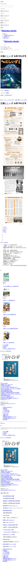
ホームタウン (11, 99)
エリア (2, 46)
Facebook (5, 346)
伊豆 (19, 99)
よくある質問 (6, 411)
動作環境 (5, 419)
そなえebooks (6, 515)
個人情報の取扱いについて (9, 418)
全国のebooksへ (6, 539)
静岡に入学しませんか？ (9, 520)
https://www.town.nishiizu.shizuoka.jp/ (19, 265)
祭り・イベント (4, 99)
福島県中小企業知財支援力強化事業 (11, 500)
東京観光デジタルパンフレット (10, 505)
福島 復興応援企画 (7, 510)
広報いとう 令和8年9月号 (9, 300)
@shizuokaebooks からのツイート (8, 403)
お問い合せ (5, 38)
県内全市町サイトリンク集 (9, 544)
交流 (16, 99)
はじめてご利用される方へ (9, 348)
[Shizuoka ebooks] (8, 30)
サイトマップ (6, 412)
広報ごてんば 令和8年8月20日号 (10, 328)
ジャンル (3, 48)
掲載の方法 (5, 415)
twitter (4, 347)
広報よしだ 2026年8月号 (8, 342)
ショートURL (23, 99)
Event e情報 (5, 345)
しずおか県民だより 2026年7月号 (10, 286)
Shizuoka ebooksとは (8, 35)
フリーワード (4, 49)
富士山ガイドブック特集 (9, 534)
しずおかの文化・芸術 (8, 529)
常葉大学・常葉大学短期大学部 (10, 524)
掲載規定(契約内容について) (9, 416)
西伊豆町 (7, 90)
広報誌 (7, 92)
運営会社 (5, 408)
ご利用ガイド (6, 36)
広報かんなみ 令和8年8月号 (9, 314)
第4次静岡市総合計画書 (8, 496)
